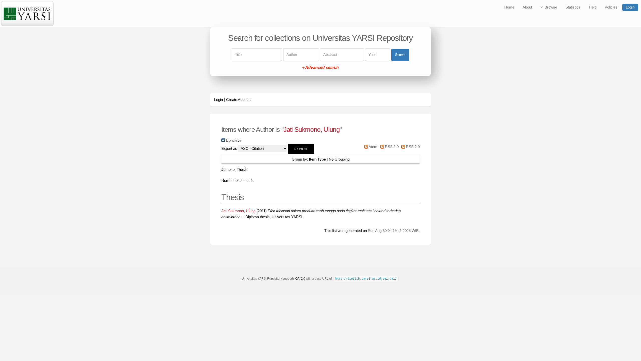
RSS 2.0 (412, 147)
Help (592, 7)
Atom (372, 147)
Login (630, 7)
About (527, 7)
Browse (551, 7)
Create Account (238, 100)
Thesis (242, 170)
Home (509, 7)
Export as (229, 149)
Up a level (233, 141)
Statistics (572, 7)
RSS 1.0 (391, 147)
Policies (611, 7)
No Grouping (339, 159)
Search (400, 55)
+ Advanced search (320, 68)
